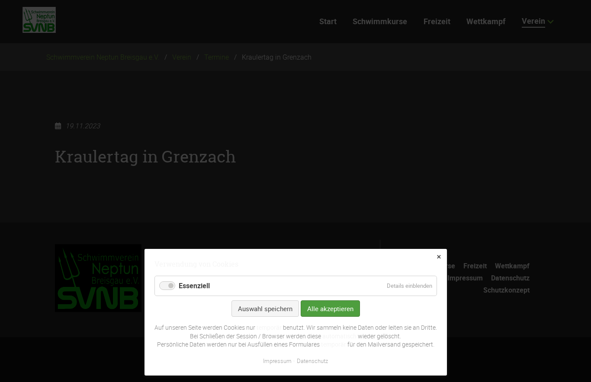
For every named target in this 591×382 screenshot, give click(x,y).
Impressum (277, 361)
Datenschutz (312, 361)
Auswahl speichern (265, 308)
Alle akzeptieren (330, 308)
